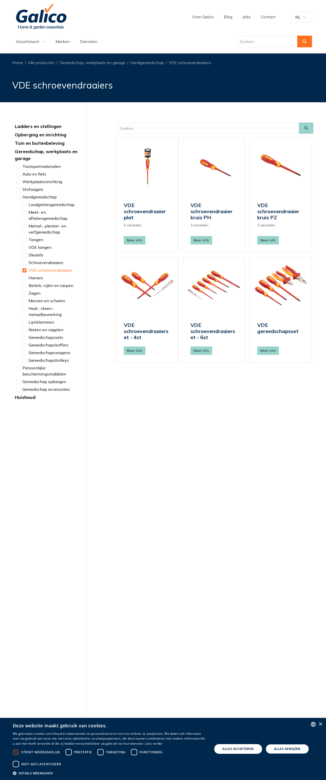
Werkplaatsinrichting (42, 181)
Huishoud (25, 397)
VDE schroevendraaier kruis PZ (278, 211)
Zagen (34, 293)
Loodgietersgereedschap (52, 204)
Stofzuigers (32, 189)
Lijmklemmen (41, 322)
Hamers (36, 277)
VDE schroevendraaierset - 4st (146, 331)
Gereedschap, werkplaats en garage (92, 62)
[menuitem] (203, 17)
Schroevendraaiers (46, 262)
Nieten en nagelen (46, 329)
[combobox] (313, 724)
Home (17, 62)
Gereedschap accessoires (46, 389)
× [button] (320, 724)
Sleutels (36, 254)
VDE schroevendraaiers (190, 62)
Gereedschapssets (46, 337)
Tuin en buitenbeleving (39, 143)
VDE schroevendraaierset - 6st (213, 331)
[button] (110, 773)
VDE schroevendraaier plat (145, 211)
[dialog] (163, 749)
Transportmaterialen (41, 166)
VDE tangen (40, 247)
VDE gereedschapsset (277, 328)
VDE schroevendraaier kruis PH (212, 211)
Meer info (134, 240)
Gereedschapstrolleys (49, 360)
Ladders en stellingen (38, 126)
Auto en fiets (34, 174)
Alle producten (41, 62)
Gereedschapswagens (49, 352)
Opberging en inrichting (40, 135)
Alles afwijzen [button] (287, 749)
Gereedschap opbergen (44, 381)
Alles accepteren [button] (238, 749)
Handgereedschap (147, 62)
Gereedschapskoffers (49, 345)
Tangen (36, 239)
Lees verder (153, 743)
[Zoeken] (304, 41)
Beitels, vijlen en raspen (51, 285)
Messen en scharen (47, 300)
